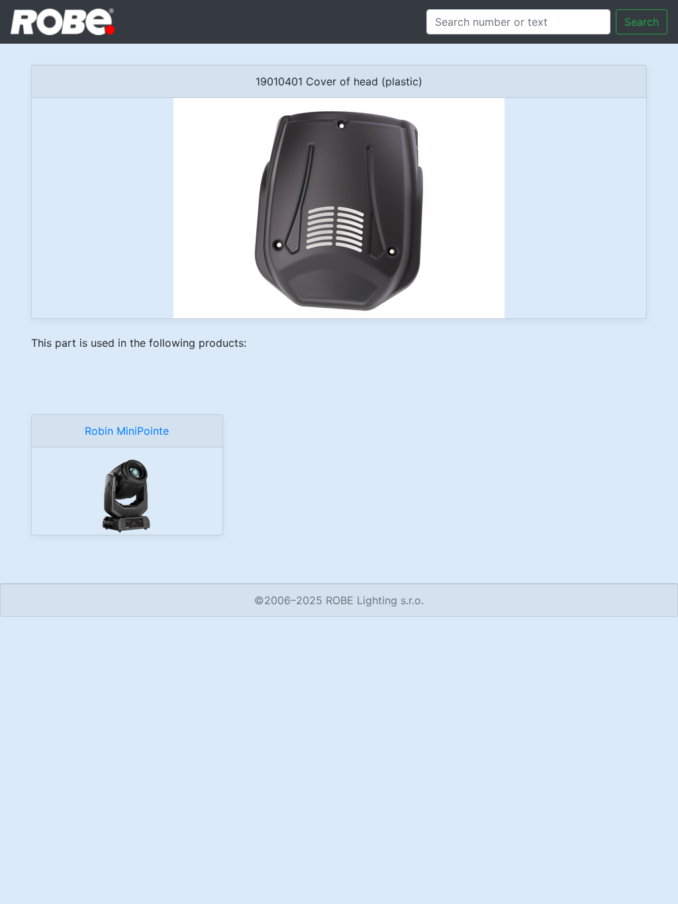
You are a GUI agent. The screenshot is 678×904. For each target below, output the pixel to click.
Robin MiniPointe (127, 430)
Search (641, 21)
